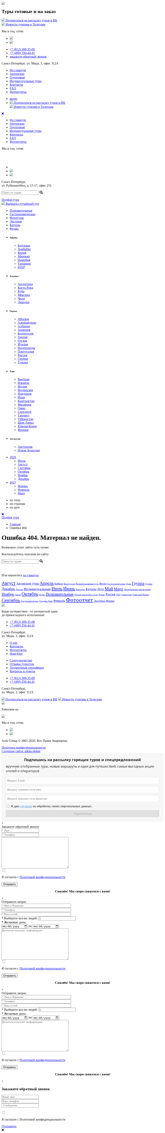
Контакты (16, 84)
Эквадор (23, 302)
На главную (18, 70)
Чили (21, 298)
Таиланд (23, 415)
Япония (23, 430)
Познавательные (21, 210)
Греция (22, 337)
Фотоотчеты (18, 92)
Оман (21, 408)
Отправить (9, 1126)
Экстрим (16, 221)
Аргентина (25, 284)
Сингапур (24, 411)
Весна (102, 583)
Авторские (17, 74)
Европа (19, 589)
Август (23, 464)
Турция (23, 362)
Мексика (24, 295)
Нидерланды (26, 348)
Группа (138, 583)
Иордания (24, 393)
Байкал (59, 583)
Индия (22, 386)
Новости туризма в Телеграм (25, 24)
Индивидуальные (37, 589)
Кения (22, 252)
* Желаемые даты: (14, 922)
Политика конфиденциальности (24, 747)
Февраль (23, 489)
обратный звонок (28, 56)
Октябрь (23, 471)
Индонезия (25, 390)
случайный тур (22, 203)
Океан (18, 595)
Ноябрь (23, 475)
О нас (14, 642)
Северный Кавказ (141, 595)
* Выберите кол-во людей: (20, 918)
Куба (21, 291)
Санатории (126, 595)
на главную (31, 575)
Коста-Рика (25, 287)
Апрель (47, 583)
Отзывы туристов (22, 664)
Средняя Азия (46, 601)
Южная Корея (27, 426)
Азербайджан (27, 322)
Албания (24, 326)
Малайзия (24, 404)
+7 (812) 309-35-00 (22, 49)
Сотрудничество (21, 660)
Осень (42, 595)
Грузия (22, 340)
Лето (100, 589)
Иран (21, 397)
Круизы (15, 225)
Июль (22, 460)
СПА (118, 595)
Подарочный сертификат (27, 667)
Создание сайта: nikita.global (21, 751)
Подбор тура (10, 199)
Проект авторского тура (86, 595)
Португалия (26, 351)
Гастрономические (22, 214)
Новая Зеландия (29, 450)
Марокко (24, 256)
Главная (15, 524)
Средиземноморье (29, 601)
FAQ (13, 88)
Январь (23, 486)
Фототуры (17, 217)
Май (109, 588)
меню (13, 98)
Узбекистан (25, 419)
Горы (128, 584)
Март (21, 493)
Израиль (23, 383)
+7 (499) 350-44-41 (22, 53)
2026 (13, 457)
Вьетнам (23, 379)
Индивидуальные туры (25, 81)
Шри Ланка (26, 422)
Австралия (25, 446)
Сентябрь (24, 468)
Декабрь (23, 479)
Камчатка (80, 589)
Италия (23, 344)
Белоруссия (25, 333)
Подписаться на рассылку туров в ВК (31, 20)
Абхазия (23, 319)
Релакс (14, 228)
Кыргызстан (26, 401)
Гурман (148, 584)
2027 (13, 482)
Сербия (23, 358)
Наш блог (16, 653)
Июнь (69, 588)
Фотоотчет (79, 600)
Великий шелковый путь (87, 584)
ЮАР (21, 267)
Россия (22, 355)
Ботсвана (24, 245)
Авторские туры (27, 583)
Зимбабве (24, 249)
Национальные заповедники (137, 589)
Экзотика (99, 600)
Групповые (17, 77)
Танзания (24, 263)
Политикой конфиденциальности (42, 877)
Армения (24, 330)
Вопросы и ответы (22, 671)
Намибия (24, 260)
